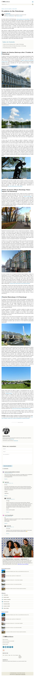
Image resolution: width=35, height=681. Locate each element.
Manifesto (20, 656)
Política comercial (5, 639)
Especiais (6, 655)
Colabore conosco (5, 644)
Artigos (9, 655)
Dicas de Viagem (8, 8)
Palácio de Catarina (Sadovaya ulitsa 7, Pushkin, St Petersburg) (13, 44)
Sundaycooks (23, 674)
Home (3, 8)
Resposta (5, 495)
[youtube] (6, 647)
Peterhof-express (9, 393)
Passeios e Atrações (19, 15)
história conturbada (28, 196)
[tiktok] (12, 647)
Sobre (19, 655)
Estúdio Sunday (17, 674)
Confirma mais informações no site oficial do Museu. (20, 283)
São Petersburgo (11, 15)
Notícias (20, 657)
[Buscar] (32, 4)
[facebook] (3, 647)
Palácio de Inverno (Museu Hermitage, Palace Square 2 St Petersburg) (14, 45)
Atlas (12, 655)
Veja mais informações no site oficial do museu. (21, 408)
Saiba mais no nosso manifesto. (23, 564)
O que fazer (14, 8)
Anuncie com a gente (6, 642)
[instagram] (8, 647)
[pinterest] (10, 647)
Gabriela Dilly (8, 13)
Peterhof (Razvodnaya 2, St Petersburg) (9, 47)
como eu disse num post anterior (22, 19)
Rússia (7, 15)
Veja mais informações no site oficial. (15, 186)
